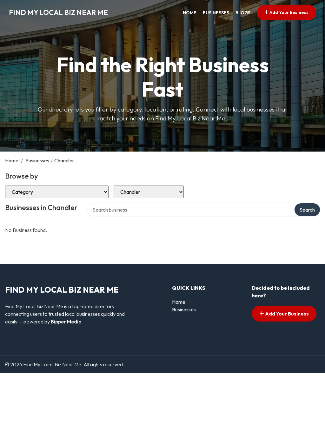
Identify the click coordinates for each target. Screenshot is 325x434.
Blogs (242, 13)
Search (307, 210)
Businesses (216, 13)
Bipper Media (66, 321)
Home (189, 13)
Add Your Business (288, 12)
